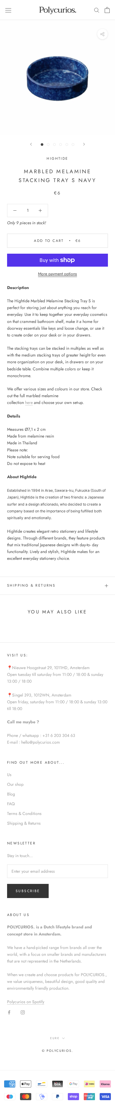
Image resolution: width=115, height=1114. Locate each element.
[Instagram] (23, 1012)
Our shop (15, 784)
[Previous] (31, 144)
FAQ (11, 804)
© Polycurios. (57, 1050)
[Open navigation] (8, 10)
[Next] (84, 144)
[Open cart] (107, 10)
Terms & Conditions (24, 813)
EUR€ (55, 1038)
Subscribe (28, 891)
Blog (11, 794)
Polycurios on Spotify (25, 1002)
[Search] (96, 9)
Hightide (57, 158)
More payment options (57, 274)
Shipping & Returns (31, 585)
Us (9, 775)
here (29, 402)
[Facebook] (9, 1012)
